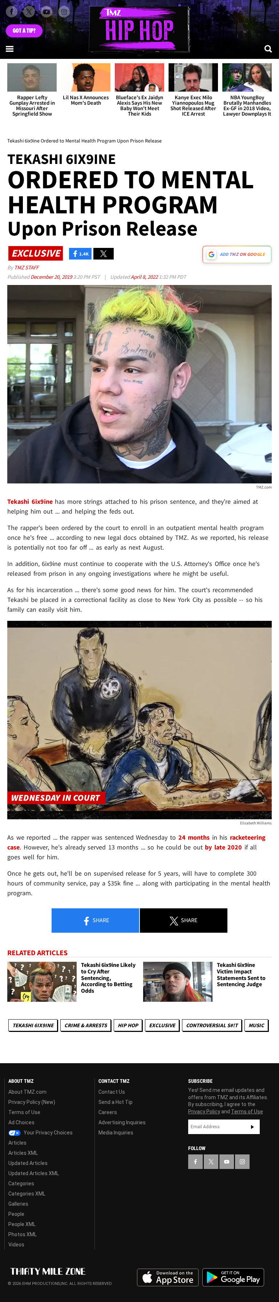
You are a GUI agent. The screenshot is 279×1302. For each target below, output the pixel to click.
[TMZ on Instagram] (64, 11)
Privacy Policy (204, 1111)
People (16, 1214)
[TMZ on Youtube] (46, 11)
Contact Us (111, 1092)
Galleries (18, 1204)
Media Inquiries (115, 1133)
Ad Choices (21, 1122)
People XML (22, 1224)
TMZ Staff (26, 267)
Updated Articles (28, 1163)
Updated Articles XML (33, 1173)
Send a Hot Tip (115, 1102)
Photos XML (22, 1234)
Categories (21, 1183)
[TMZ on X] (29, 11)
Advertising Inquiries (122, 1122)
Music (256, 1025)
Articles (17, 1143)
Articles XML (23, 1153)
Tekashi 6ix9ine (32, 1025)
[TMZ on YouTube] (226, 1161)
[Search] (269, 49)
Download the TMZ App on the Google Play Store (233, 1277)
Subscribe (252, 1127)
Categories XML (26, 1194)
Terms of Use (24, 1112)
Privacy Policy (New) (31, 1102)
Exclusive (162, 1025)
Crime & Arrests (85, 1025)
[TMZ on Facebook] (11, 11)
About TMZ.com (27, 1092)
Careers (107, 1112)
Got (24, 31)
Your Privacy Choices (48, 1133)
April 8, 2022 (145, 276)
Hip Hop (128, 1025)
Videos (16, 1244)
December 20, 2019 (52, 276)
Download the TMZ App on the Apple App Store (168, 1278)
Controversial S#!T (212, 1025)
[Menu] (10, 49)
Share (100, 920)
